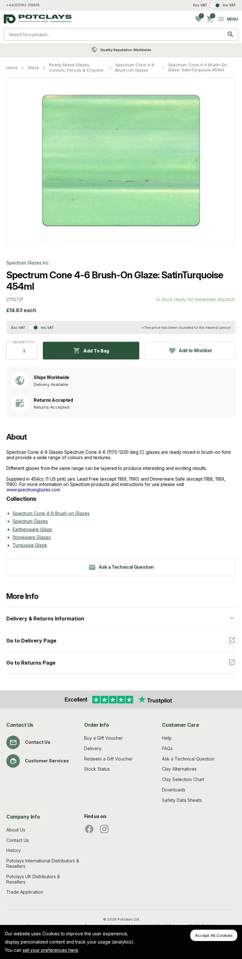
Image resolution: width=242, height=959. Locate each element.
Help (167, 738)
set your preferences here (50, 950)
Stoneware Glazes (32, 537)
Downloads (173, 789)
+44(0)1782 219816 (23, 5)
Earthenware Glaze (32, 529)
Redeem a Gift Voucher (108, 758)
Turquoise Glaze (30, 545)
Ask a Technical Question (188, 758)
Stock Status (97, 769)
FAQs (167, 748)
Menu (232, 19)
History (13, 850)
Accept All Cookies (214, 935)
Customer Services (47, 760)
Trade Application (24, 892)
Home (12, 67)
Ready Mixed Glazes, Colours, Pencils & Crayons (76, 67)
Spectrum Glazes (30, 521)
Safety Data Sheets (182, 800)
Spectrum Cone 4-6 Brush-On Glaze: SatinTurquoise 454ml (197, 67)
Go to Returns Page (30, 663)
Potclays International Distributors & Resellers (42, 863)
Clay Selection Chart (183, 779)
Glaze (33, 67)
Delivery (92, 748)
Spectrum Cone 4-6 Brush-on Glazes (134, 67)
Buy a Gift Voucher (103, 738)
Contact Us (37, 742)
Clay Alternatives (179, 769)
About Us (15, 829)
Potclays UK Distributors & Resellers (33, 879)
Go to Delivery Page (31, 640)
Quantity (22, 342)
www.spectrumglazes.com (33, 489)
